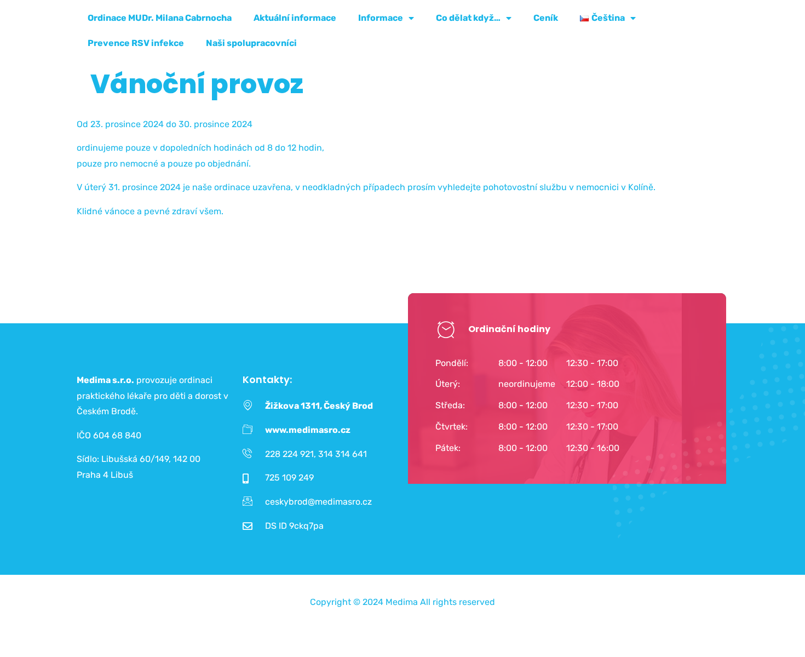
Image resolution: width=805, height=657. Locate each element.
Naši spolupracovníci (251, 43)
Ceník (545, 18)
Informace (380, 18)
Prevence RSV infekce (136, 43)
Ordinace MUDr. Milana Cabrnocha (160, 18)
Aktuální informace (295, 18)
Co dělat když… (468, 18)
